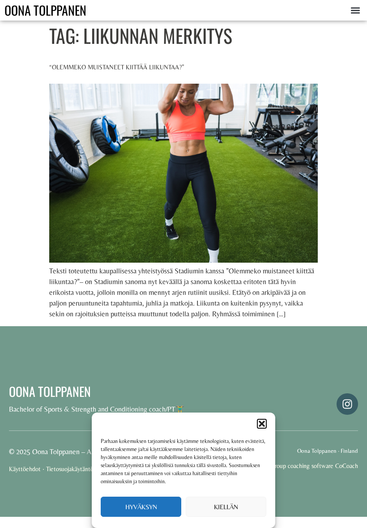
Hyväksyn (141, 507)
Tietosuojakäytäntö (70, 469)
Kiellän (226, 507)
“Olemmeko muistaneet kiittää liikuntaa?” (116, 67)
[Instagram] (347, 404)
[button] (261, 423)
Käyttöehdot (25, 469)
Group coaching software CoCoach (314, 465)
